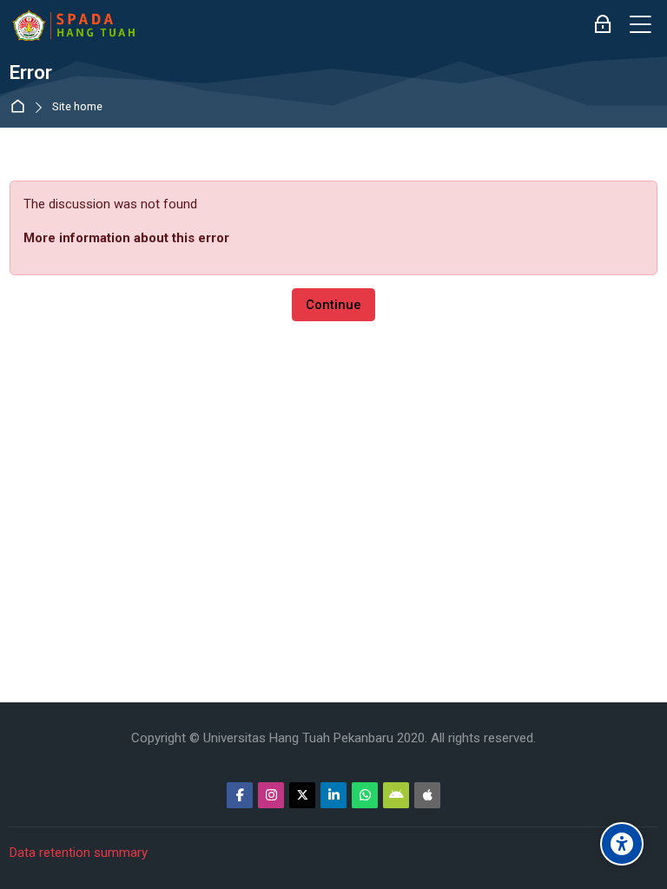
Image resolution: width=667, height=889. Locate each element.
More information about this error (126, 238)
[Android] (396, 795)
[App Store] (427, 795)
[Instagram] (271, 795)
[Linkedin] (333, 795)
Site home (77, 107)
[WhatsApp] (365, 795)
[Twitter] (302, 795)
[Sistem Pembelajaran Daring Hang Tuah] (73, 25)
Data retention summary (79, 852)
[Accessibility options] (622, 844)
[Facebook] (240, 795)
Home (21, 107)
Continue (333, 305)
